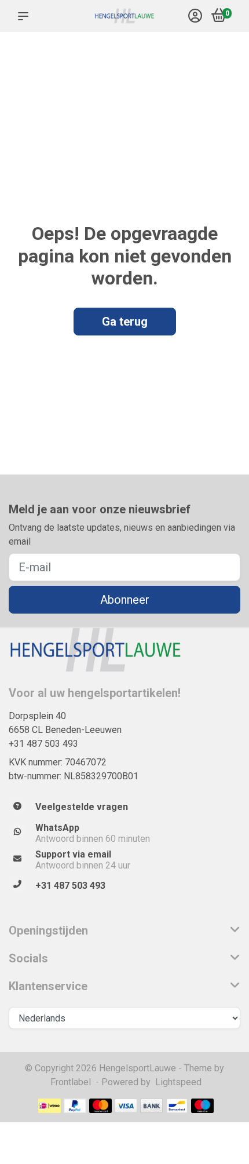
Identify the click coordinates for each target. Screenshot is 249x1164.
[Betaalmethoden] (49, 1106)
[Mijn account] (195, 17)
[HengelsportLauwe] (124, 16)
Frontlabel (70, 1082)
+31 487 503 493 (43, 743)
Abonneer (124, 600)
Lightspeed (178, 1082)
